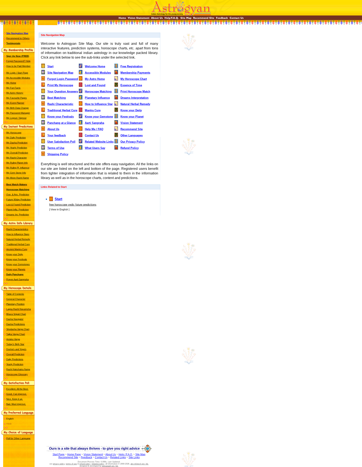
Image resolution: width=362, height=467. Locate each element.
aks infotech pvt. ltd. (140, 464)
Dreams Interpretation (134, 97)
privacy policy (59, 464)
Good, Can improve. (16, 394)
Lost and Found (95, 85)
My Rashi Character (16, 157)
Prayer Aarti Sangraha (17, 279)
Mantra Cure (93, 110)
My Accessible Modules (18, 78)
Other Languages (131, 135)
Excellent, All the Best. (17, 389)
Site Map (140, 454)
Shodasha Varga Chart (17, 329)
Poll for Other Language (18, 438)
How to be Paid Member (18, 66)
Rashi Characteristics (17, 229)
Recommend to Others (18, 38)
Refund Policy (129, 148)
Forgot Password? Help (18, 61)
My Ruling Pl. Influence (17, 167)
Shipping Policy (57, 154)
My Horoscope (13, 132)
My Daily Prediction (16, 137)
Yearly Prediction (14, 364)
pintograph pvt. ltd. (110, 466)
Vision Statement (131, 122)
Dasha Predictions (15, 324)
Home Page (74, 454)
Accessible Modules (98, 72)
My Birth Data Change (17, 108)
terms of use (71, 464)
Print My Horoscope (60, 85)
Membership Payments (135, 72)
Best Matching (56, 97)
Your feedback (56, 135)
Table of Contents (15, 294)
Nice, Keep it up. (14, 399)
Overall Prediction (15, 354)
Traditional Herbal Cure (18, 244)
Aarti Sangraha (94, 122)
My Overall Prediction (17, 152)
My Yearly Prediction (16, 147)
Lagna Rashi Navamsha (18, 309)
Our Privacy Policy (132, 141)
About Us (53, 129)
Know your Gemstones (18, 264)
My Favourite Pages (16, 98)
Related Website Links (99, 141)
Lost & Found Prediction (18, 204)
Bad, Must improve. (16, 404)
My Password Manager (18, 113)
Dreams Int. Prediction (17, 214)
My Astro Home (95, 79)
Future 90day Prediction (18, 199)
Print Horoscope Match (135, 91)
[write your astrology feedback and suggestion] (222, 19)
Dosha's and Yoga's (16, 349)
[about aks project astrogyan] (157, 19)
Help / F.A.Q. (126, 454)
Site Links (134, 457)
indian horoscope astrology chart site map (99, 227)
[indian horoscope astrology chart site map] (186, 19)
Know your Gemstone (99, 116)
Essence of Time (131, 85)
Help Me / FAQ (94, 129)
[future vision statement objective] (138, 19)
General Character (15, 299)
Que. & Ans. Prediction (17, 194)
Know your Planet (132, 116)
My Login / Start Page (17, 73)
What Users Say (95, 148)
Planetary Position (15, 304)
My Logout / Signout (16, 118)
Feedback (86, 457)
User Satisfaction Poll (61, 141)
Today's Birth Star (15, 344)
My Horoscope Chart (133, 79)
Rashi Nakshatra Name (18, 369)
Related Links (118, 457)
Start (50, 66)
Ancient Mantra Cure (16, 249)
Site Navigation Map (60, 72)
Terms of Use (55, 148)
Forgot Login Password (62, 79)
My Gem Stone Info (16, 172)
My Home (11, 83)
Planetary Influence (97, 97)
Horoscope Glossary (17, 374)
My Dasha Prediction (16, 142)
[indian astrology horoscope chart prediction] (122, 19)
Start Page (59, 454)
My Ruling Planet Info (17, 162)
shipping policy (98, 464)
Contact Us (92, 135)
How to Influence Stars (17, 234)
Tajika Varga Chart (15, 334)
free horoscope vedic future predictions (72, 204)
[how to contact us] (236, 19)
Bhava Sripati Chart (16, 314)
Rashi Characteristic (60, 104)
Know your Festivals (16, 259)
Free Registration (131, 66)
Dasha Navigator (14, 319)
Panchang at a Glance (61, 122)
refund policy (84, 464)
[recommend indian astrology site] (203, 19)
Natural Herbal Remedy (18, 239)
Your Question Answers (62, 91)
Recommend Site (131, 129)
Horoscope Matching (98, 91)
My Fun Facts (13, 88)
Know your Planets (15, 269)
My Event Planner (15, 103)
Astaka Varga (13, 339)
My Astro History (14, 93)
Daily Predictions (14, 359)
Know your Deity (14, 254)
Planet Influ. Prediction (17, 209)
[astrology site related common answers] (172, 19)
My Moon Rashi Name (17, 178)
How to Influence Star (99, 104)
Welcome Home (95, 66)
